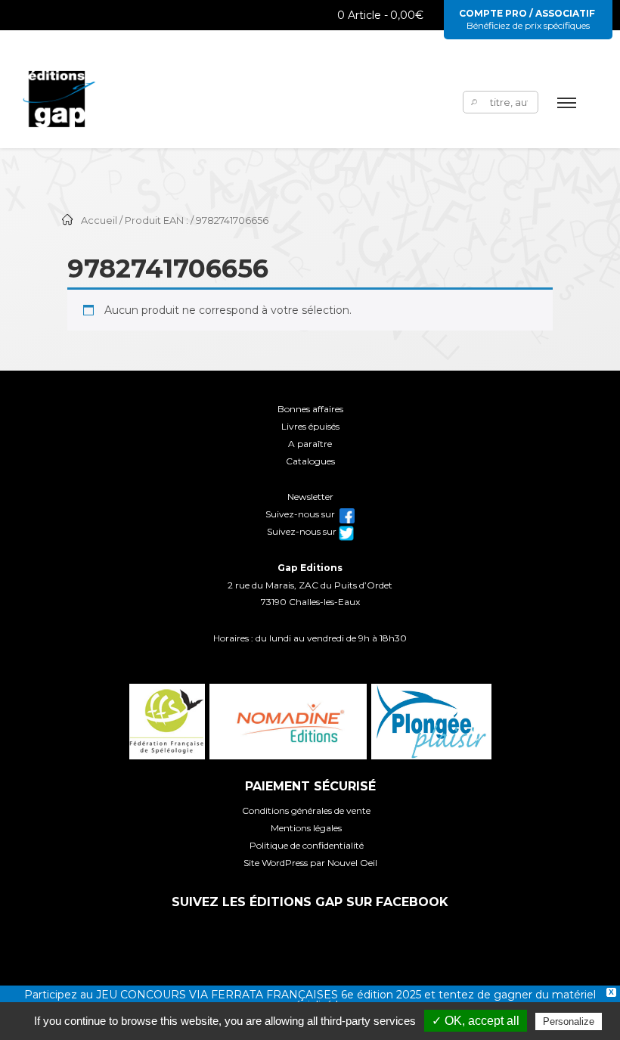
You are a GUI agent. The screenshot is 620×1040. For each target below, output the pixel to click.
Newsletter (310, 496)
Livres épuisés (310, 426)
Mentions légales (306, 828)
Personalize (568, 1021)
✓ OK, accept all (475, 1020)
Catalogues (310, 461)
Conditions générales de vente (306, 810)
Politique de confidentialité (307, 845)
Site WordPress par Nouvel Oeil (310, 862)
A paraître (310, 443)
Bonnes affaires (310, 408)
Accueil (99, 220)
